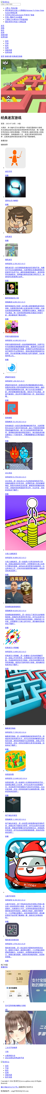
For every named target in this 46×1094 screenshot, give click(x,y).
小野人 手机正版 (11, 8)
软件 (7, 45)
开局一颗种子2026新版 (13, 17)
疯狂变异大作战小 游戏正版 (15, 22)
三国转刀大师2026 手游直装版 (16, 19)
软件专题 (8, 1077)
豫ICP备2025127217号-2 (10, 1087)
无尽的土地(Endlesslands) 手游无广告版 (19, 15)
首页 (7, 41)
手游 (7, 43)
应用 (7, 48)
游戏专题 (8, 50)
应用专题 (8, 52)
